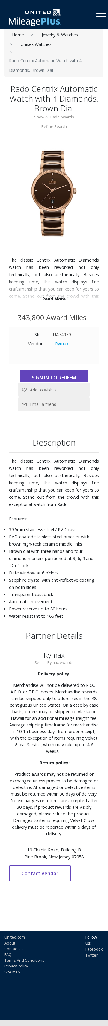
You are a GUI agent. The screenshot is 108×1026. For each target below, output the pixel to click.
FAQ (8, 954)
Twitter (92, 955)
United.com (14, 937)
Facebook (94, 949)
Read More (54, 299)
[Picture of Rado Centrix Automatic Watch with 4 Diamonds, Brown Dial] (54, 193)
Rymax (62, 343)
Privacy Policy (16, 966)
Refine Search (54, 126)
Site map (12, 972)
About (9, 943)
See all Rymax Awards (54, 662)
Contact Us (14, 948)
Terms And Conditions (24, 960)
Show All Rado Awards (54, 117)
